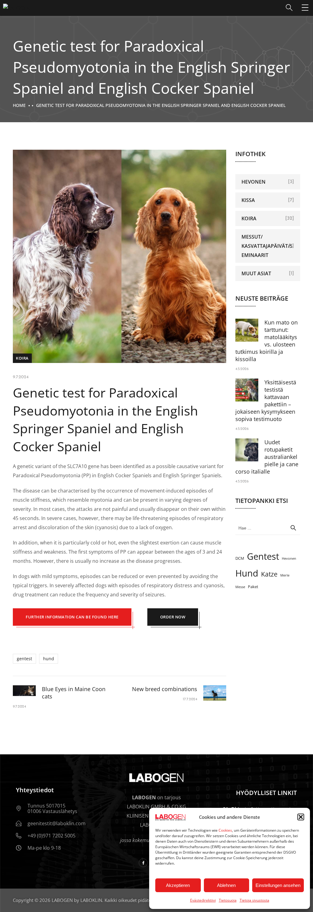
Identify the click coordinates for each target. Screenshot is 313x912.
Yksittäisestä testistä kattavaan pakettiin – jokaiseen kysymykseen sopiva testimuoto (265, 401)
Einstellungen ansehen (278, 885)
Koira (22, 358)
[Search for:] (267, 527)
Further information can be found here (72, 617)
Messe (240, 587)
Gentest (24, 658)
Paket (253, 586)
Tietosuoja (228, 900)
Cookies (225, 830)
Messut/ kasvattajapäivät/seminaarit (267, 245)
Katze (269, 574)
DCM (239, 558)
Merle (284, 575)
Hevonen (253, 181)
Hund (48, 658)
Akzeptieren (178, 885)
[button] (301, 817)
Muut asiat (256, 273)
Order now (173, 617)
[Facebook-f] (143, 863)
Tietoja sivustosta (254, 900)
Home (19, 105)
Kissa (248, 200)
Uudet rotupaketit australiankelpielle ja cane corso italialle (266, 456)
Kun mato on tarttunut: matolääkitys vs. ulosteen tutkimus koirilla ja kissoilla (266, 341)
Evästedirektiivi (203, 900)
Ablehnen (226, 885)
